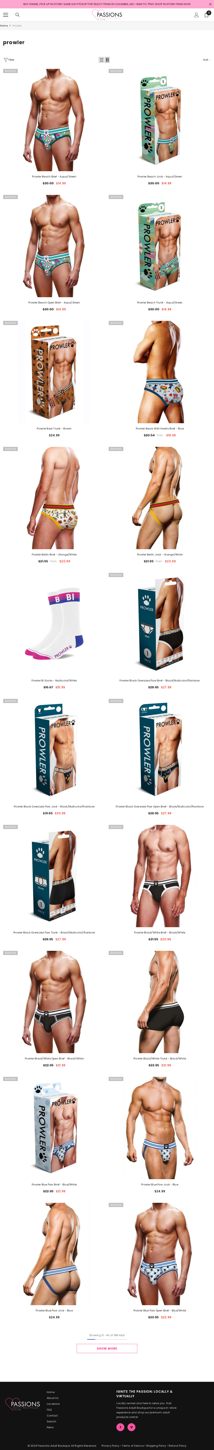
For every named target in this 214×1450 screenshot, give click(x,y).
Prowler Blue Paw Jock (159, 1184)
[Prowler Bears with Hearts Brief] (160, 372)
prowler (17, 25)
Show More (107, 1348)
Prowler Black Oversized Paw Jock (54, 806)
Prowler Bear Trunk (54, 428)
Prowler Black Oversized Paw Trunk (54, 932)
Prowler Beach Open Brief (54, 302)
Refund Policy (177, 1445)
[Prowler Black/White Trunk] (160, 1002)
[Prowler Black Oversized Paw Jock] (54, 750)
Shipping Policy (156, 1445)
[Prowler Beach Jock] (160, 120)
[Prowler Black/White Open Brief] (54, 1002)
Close (210, 4)
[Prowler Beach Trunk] (160, 246)
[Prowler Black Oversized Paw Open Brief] (160, 750)
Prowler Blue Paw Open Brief (160, 1310)
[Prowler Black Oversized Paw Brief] (160, 624)
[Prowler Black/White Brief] (160, 876)
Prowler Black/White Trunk (160, 1058)
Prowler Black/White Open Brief (54, 1058)
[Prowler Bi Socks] (54, 624)
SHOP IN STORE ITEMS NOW (173, 4)
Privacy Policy (110, 1445)
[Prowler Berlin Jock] (160, 498)
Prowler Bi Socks (54, 680)
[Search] (17, 14)
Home (4, 25)
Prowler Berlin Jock (159, 554)
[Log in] (196, 15)
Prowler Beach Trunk (160, 302)
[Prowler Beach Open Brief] (54, 246)
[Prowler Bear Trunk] (54, 372)
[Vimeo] (131, 1427)
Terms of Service (133, 1445)
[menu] (5, 14)
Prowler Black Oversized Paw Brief (160, 680)
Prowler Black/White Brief (159, 932)
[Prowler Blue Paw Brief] (54, 1128)
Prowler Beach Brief (54, 176)
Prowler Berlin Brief (54, 554)
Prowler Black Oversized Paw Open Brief (160, 806)
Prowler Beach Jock (160, 176)
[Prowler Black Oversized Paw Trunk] (54, 876)
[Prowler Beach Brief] (54, 120)
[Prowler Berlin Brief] (54, 498)
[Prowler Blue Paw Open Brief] (160, 1254)
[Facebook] (120, 1427)
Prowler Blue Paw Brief (54, 1184)
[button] (101, 60)
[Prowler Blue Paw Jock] (160, 1128)
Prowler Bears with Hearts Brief (160, 428)
